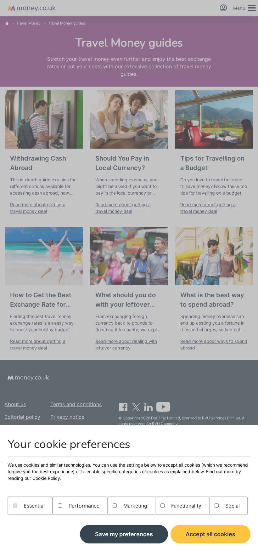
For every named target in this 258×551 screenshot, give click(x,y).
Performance (83, 506)
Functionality (185, 506)
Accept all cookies (210, 534)
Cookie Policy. (46, 478)
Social (232, 506)
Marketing (134, 506)
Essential (33, 506)
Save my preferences (124, 534)
